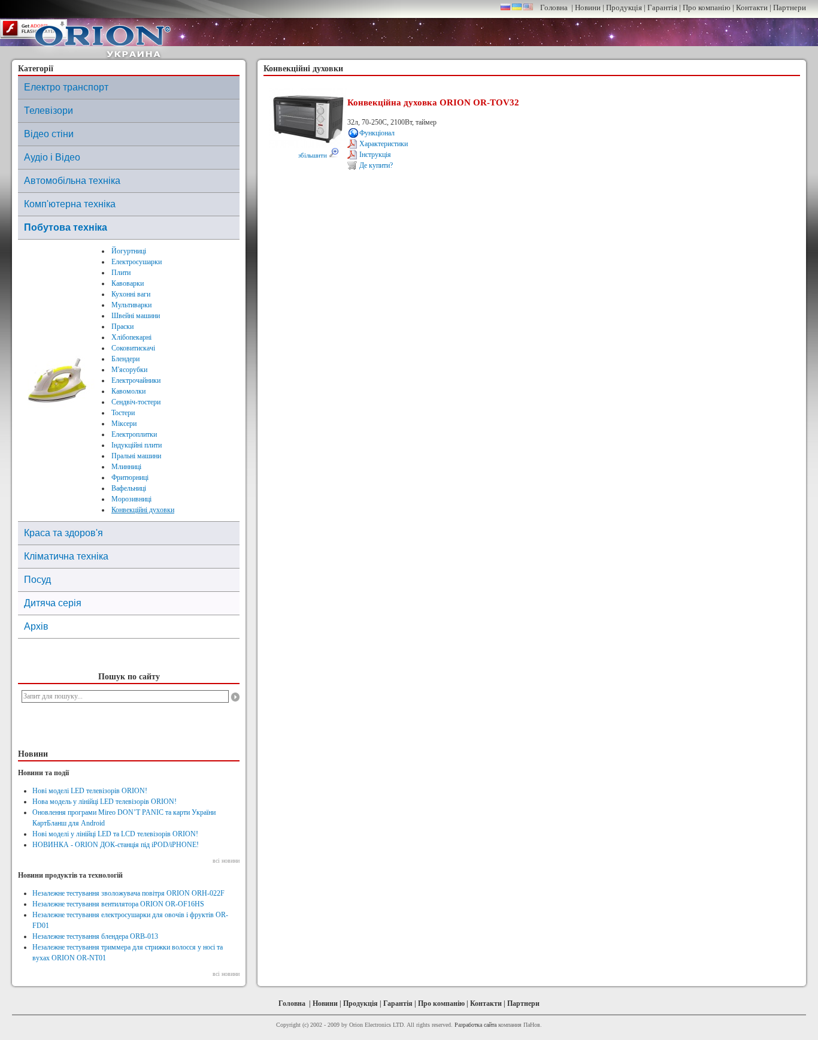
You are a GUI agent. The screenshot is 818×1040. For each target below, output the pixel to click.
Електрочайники (135, 380)
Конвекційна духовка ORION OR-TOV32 (433, 102)
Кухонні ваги (130, 294)
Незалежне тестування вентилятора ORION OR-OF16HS (118, 904)
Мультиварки (131, 305)
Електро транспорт (66, 87)
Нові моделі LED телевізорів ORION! (89, 791)
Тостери (123, 413)
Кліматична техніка (66, 556)
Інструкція (375, 154)
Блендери (125, 359)
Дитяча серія (52, 603)
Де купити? (376, 165)
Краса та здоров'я (63, 533)
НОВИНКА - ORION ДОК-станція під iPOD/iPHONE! (115, 845)
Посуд (37, 580)
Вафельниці (128, 488)
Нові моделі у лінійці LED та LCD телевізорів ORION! (115, 834)
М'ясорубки (129, 369)
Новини (588, 7)
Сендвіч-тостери (135, 402)
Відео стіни (49, 134)
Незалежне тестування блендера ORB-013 (95, 936)
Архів (36, 626)
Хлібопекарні (131, 337)
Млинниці (126, 466)
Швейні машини (135, 316)
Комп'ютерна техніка (70, 204)
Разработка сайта (475, 1024)
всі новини (226, 860)
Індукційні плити (136, 445)
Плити (121, 272)
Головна (554, 7)
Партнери (789, 7)
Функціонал (377, 133)
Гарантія (662, 7)
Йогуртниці (128, 251)
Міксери (124, 423)
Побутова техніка (65, 227)
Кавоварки (127, 283)
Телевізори (48, 110)
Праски (122, 326)
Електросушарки (136, 262)
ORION (103, 38)
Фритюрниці (130, 477)
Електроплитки (134, 434)
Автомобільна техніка (72, 181)
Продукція (624, 7)
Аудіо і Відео (52, 157)
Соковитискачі (133, 348)
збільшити (313, 155)
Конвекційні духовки (142, 510)
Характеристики (383, 144)
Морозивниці (131, 499)
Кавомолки (128, 391)
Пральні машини (136, 456)
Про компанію (707, 7)
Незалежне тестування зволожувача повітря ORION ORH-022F (128, 893)
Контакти (752, 7)
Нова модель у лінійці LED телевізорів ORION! (104, 801)
